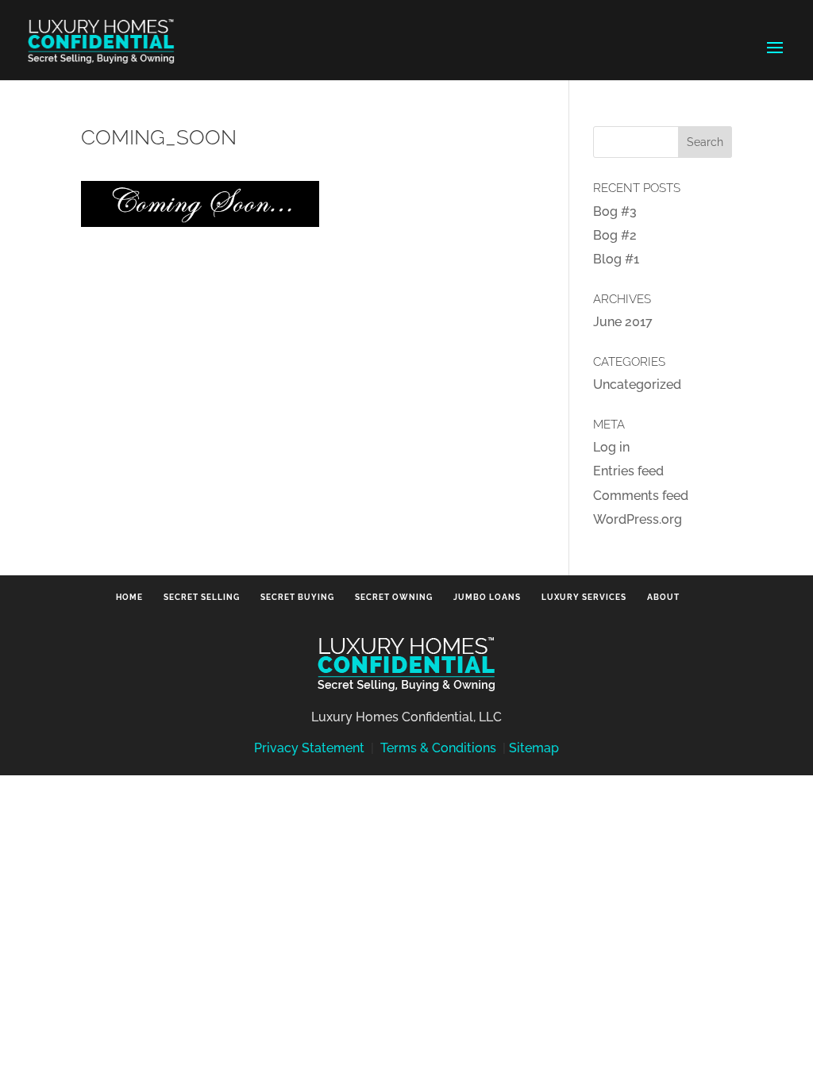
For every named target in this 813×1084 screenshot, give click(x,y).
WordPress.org (637, 519)
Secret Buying (297, 597)
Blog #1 (616, 259)
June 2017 (623, 321)
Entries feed (628, 471)
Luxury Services (583, 597)
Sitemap (534, 747)
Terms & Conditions (438, 747)
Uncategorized (637, 384)
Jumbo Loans (487, 597)
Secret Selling (202, 597)
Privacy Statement (309, 747)
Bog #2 (615, 235)
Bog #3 (615, 211)
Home (129, 597)
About (663, 597)
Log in (611, 447)
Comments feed (640, 495)
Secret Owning (394, 597)
